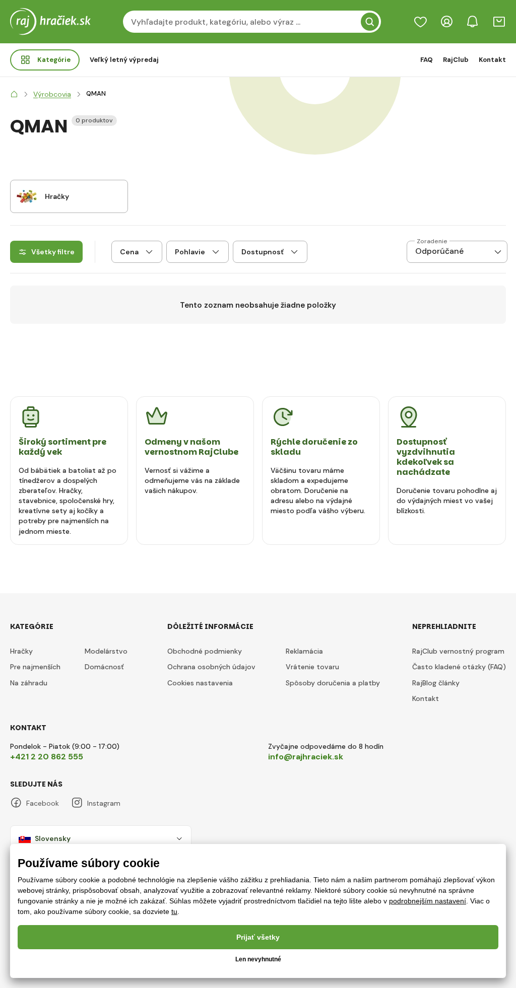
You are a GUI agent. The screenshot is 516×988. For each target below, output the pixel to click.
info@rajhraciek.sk (305, 756)
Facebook (42, 803)
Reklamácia (304, 651)
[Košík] (499, 22)
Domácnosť (104, 666)
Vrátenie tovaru (312, 666)
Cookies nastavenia (200, 682)
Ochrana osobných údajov (211, 666)
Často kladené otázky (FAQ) (459, 666)
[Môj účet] (446, 22)
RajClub (456, 59)
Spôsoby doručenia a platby (333, 682)
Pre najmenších (35, 666)
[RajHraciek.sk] (14, 94)
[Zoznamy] (420, 22)
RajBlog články (436, 682)
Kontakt (492, 59)
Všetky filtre (53, 251)
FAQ (426, 59)
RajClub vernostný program (458, 651)
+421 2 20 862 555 (46, 756)
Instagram (103, 803)
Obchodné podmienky (204, 651)
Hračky (21, 651)
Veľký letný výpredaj (124, 59)
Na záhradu (28, 682)
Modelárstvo (106, 651)
